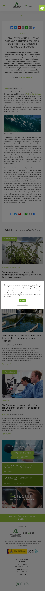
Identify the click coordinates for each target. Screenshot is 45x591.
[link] (42, 8)
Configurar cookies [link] (22, 305)
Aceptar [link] (22, 300)
